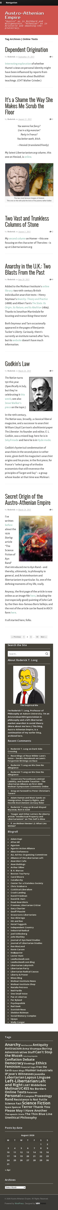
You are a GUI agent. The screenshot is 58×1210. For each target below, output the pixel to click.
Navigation (11, 2)
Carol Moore (17, 876)
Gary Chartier (18, 908)
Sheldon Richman (19, 1012)
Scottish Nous (18, 1009)
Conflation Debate (20, 1059)
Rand (9, 1099)
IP (6, 1074)
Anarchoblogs (18, 864)
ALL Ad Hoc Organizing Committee (29, 854)
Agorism (15, 845)
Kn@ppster (17, 952)
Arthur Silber (17, 867)
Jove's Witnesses (21, 1074)
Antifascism (26, 1045)
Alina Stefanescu (19, 851)
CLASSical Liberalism (21, 889)
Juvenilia (39, 1074)
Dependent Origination (26, 49)
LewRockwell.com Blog (23, 962)
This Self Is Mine (36, 819)
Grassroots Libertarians (23, 914)
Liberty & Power (19, 974)
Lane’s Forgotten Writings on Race (26, 759)
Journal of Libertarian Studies (26, 943)
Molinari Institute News (23, 981)
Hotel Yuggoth (18, 924)
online (27, 157)
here (32, 595)
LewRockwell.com (20, 959)
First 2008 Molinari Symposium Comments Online (28, 785)
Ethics (41, 1063)
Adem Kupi (16, 838)
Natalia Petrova (19, 987)
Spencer (16, 1107)
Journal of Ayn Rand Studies (25, 940)
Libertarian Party (20, 968)
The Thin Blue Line (38, 1114)
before (9, 525)
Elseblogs (29, 1063)
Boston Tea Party (20, 873)
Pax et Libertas (19, 996)
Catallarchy (17, 879)
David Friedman (19, 895)
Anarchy (13, 1044)
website (17, 340)
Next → (44, 637)
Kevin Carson (17, 949)
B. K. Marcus (17, 870)
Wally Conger (18, 1022)
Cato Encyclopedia (30, 1056)
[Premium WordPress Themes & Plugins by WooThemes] (41, 1203)
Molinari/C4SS (17, 1088)
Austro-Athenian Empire (24, 15)
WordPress (19, 1203)
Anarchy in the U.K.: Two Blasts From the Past (28, 269)
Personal (13, 1095)
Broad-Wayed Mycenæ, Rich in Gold (27, 808)
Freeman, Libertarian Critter (26, 905)
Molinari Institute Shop (23, 984)
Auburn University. (33, 713)
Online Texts (15, 1092)
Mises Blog (16, 977)
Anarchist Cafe (18, 861)
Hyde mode (44, 440)
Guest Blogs (18, 1070)
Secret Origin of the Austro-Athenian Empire (27, 499)
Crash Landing (18, 892)
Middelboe (38, 1085)
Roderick (11, 56)
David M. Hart (18, 898)
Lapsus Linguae (37, 1077)
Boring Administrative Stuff (28, 1050)
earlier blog (35, 732)
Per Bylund (16, 999)
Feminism (12, 1066)
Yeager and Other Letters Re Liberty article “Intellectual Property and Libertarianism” (29, 816)
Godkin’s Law (17, 363)
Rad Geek (16, 1006)
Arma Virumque (32, 1048)
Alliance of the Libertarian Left (27, 857)
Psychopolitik (18, 1003)
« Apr (8, 1169)
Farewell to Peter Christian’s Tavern (29, 792)
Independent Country (22, 927)
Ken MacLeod (18, 946)
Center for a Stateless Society (27, 883)
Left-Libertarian (21, 1081)
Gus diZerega (18, 917)
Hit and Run (17, 921)
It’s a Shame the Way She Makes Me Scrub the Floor (29, 105)
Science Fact (13, 1103)
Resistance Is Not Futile (30, 1099)
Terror (27, 1106)
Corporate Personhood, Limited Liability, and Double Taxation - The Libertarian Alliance (26, 781)
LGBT (26, 1085)
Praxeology (43, 1096)
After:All (15, 842)
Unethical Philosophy (21, 1117)
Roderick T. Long (19, 748)
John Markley (18, 936)
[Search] (46, 654)
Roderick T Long (19, 765)
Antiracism (13, 1048)
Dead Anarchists (19, 902)
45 (37, 637)
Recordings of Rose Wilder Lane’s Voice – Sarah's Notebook (27, 757)
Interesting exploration (18, 63)
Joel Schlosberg (19, 933)
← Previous (16, 637)
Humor (30, 1070)
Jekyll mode (11, 440)
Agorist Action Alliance (23, 848)
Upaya (14, 1018)
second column (17, 238)
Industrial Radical (20, 930)
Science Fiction (36, 1103)
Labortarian (14, 1077)
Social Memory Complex (23, 1015)
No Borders (38, 1089)
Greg (13, 790)
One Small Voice (19, 993)
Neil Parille (16, 990)
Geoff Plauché (18, 911)
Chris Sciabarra (19, 886)
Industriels (45, 1070)
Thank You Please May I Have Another (27, 1108)
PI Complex (27, 1096)
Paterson (32, 1092)
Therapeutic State (14, 1114)
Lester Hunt (17, 955)
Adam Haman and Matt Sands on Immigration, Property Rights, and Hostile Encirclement (26, 800)
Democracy (14, 1063)
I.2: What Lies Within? (27, 824)
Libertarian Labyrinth (22, 965)
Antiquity (40, 1045)
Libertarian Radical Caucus (25, 971)
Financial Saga (28, 1067)
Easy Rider (38, 802)
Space (8, 1107)
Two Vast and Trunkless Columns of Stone (27, 221)
